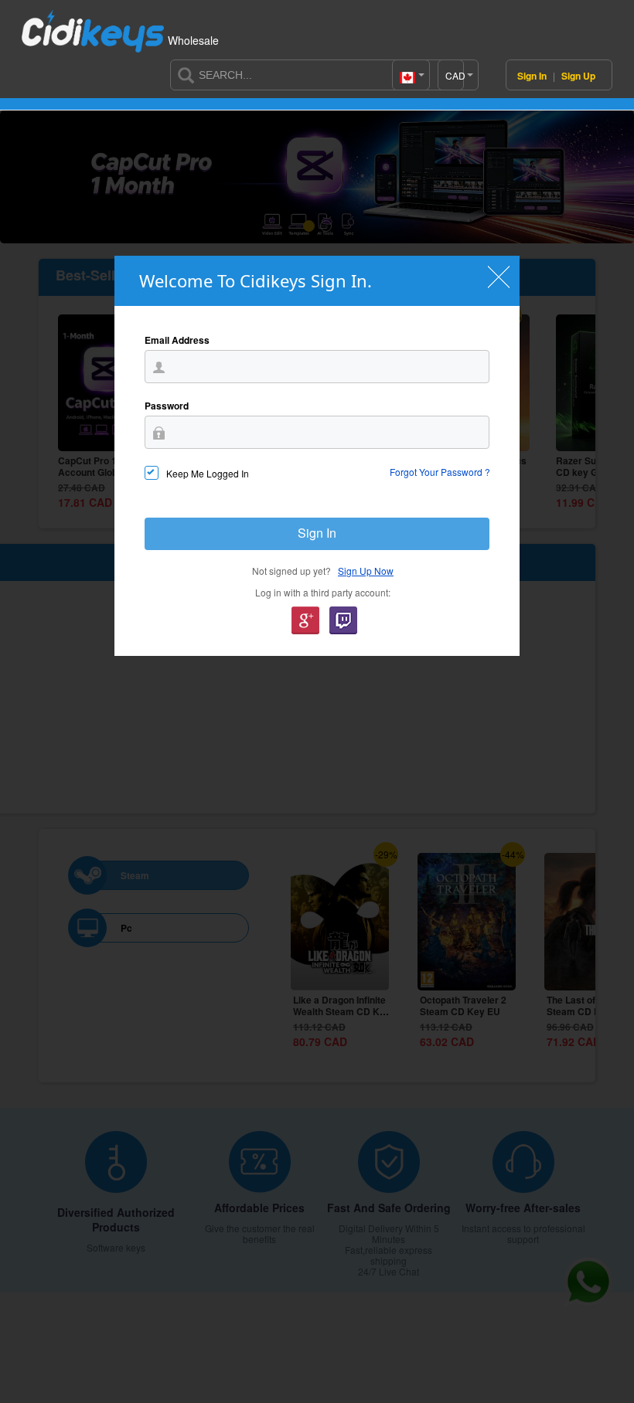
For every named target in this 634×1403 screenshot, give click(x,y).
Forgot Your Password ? (440, 471)
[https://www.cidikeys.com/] (93, 24)
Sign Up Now (366, 570)
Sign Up (578, 76)
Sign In (533, 76)
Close (498, 277)
